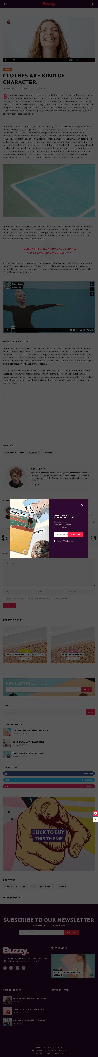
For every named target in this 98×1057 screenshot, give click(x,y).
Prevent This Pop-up (64, 541)
